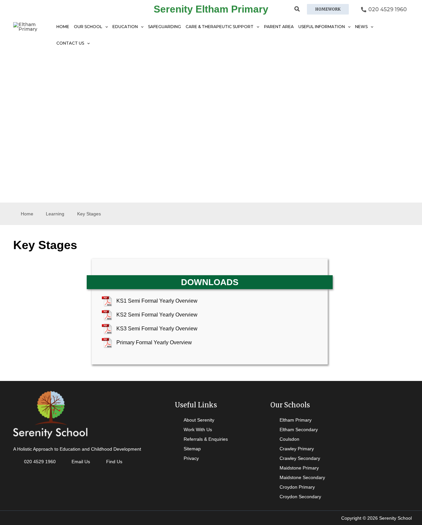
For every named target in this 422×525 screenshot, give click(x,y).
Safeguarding (164, 26)
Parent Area (279, 26)
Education (125, 26)
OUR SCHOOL (88, 26)
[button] (297, 10)
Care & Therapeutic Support (220, 26)
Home (62, 26)
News (361, 26)
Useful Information (321, 26)
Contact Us (70, 43)
